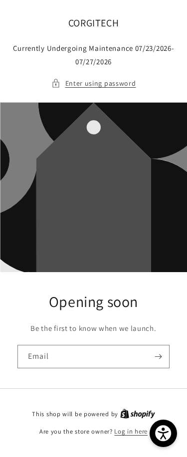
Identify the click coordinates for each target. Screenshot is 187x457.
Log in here (131, 431)
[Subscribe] (158, 356)
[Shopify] (137, 414)
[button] (93, 83)
